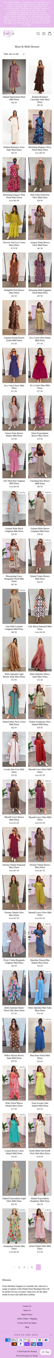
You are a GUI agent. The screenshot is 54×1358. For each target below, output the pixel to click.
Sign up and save (26, 1335)
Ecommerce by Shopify (30, 1356)
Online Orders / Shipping (27, 1319)
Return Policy (27, 1314)
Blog (27, 1327)
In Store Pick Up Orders (27, 1323)
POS (17, 1356)
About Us (27, 1310)
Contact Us (27, 1306)
